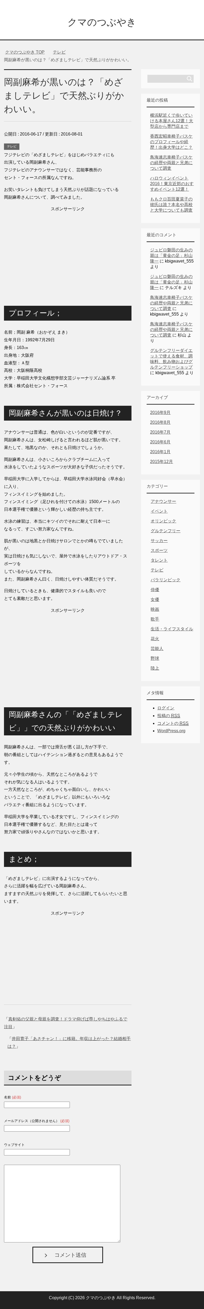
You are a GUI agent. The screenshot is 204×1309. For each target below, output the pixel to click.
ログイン (165, 708)
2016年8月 (160, 422)
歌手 (155, 619)
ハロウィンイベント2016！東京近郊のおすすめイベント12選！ (172, 183)
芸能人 (157, 648)
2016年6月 (160, 442)
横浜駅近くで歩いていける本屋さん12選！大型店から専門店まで (171, 121)
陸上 (155, 668)
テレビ (11, 146)
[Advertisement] (67, 250)
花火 (155, 638)
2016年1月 (160, 452)
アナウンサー (163, 501)
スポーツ (159, 550)
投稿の (168, 715)
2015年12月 (161, 461)
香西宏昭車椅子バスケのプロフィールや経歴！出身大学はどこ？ (171, 142)
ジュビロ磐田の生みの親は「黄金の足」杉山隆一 (171, 255)
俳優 (155, 589)
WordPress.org (171, 730)
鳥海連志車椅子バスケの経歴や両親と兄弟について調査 (171, 163)
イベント (159, 511)
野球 (155, 658)
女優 (155, 599)
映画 (155, 609)
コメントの (173, 723)
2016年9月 (160, 412)
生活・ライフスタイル (172, 629)
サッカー (159, 540)
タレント (159, 560)
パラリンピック (165, 580)
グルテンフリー (165, 531)
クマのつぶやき (101, 22)
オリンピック (163, 521)
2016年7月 (160, 432)
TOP (25, 52)
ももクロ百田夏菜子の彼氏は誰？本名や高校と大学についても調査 (171, 204)
